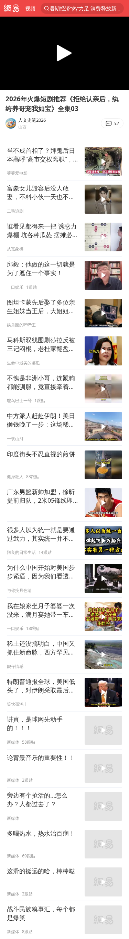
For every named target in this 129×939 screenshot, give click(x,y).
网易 (11, 8)
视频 (30, 8)
